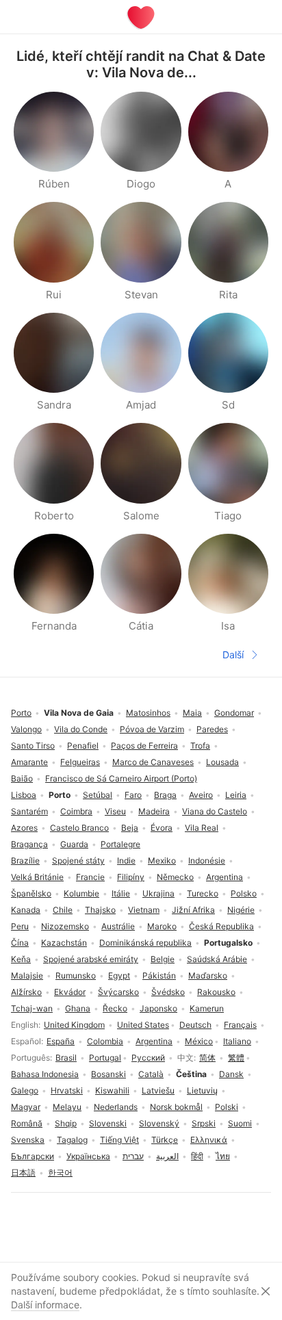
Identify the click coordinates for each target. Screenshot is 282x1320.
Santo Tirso (33, 745)
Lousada (222, 762)
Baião (22, 778)
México (199, 1041)
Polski (226, 1107)
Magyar (25, 1107)
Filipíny (130, 877)
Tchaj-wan (32, 1008)
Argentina (154, 1041)
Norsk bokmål (176, 1107)
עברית (133, 1156)
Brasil (66, 1057)
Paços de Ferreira (144, 745)
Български (32, 1156)
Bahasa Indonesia (45, 1074)
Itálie (121, 893)
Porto (21, 713)
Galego (24, 1090)
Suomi (240, 1123)
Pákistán (159, 975)
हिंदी (197, 1156)
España (61, 1041)
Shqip (66, 1123)
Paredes (212, 729)
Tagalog (72, 1140)
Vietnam (143, 910)
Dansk (231, 1074)
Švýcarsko (118, 992)
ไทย (223, 1156)
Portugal (105, 1057)
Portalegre (120, 844)
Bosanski (108, 1074)
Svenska (27, 1140)
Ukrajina (158, 893)
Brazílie (25, 860)
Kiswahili (112, 1090)
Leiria (235, 795)
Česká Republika (221, 926)
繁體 (236, 1057)
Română (26, 1123)
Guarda (74, 844)
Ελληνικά (208, 1140)
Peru (20, 926)
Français (240, 1025)
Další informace (45, 1304)
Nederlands (116, 1107)
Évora (161, 828)
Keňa (21, 959)
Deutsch (195, 1025)
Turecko (202, 893)
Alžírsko (26, 992)
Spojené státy (78, 860)
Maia (192, 713)
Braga (165, 795)
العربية (167, 1156)
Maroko (162, 926)
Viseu (115, 811)
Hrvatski (67, 1090)
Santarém (29, 811)
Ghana (77, 1008)
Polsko (244, 893)
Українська (88, 1156)
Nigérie (241, 910)
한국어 (60, 1172)
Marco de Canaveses (153, 762)
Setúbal (97, 795)
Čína (20, 942)
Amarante (29, 762)
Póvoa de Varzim (152, 729)
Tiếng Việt (119, 1140)
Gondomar (234, 713)
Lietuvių (202, 1090)
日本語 (23, 1172)
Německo (175, 877)
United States (143, 1025)
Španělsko (31, 893)
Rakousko (216, 992)
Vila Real (201, 828)
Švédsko (168, 992)
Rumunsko (75, 975)
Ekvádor (70, 992)
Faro (133, 795)
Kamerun (207, 1008)
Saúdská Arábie (217, 959)
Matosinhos (148, 713)
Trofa (200, 745)
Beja (129, 828)
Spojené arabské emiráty (90, 959)
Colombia (105, 1041)
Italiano (237, 1041)
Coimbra (76, 811)
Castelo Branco (79, 828)
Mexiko (162, 860)
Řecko (115, 1008)
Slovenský (159, 1123)
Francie (90, 877)
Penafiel (83, 745)
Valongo (26, 729)
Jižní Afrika (193, 910)
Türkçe (164, 1140)
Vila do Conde (80, 729)
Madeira (154, 811)
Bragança (29, 844)
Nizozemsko (65, 926)
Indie (126, 860)
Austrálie (118, 926)
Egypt (119, 975)
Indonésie (206, 860)
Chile (63, 910)
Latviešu (158, 1090)
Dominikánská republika (145, 942)
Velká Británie (37, 877)
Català (151, 1074)
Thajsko (100, 910)
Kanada (25, 910)
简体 (207, 1057)
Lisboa (23, 795)
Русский (148, 1057)
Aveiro (201, 795)
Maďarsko (207, 975)
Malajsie (27, 975)
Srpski (204, 1123)
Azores (24, 828)
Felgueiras (80, 762)
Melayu (67, 1107)
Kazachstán (64, 942)
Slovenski (108, 1123)
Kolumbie (81, 893)
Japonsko (158, 1008)
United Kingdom (74, 1025)
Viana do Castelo (214, 811)
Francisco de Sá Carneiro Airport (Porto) (121, 778)
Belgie (163, 959)
